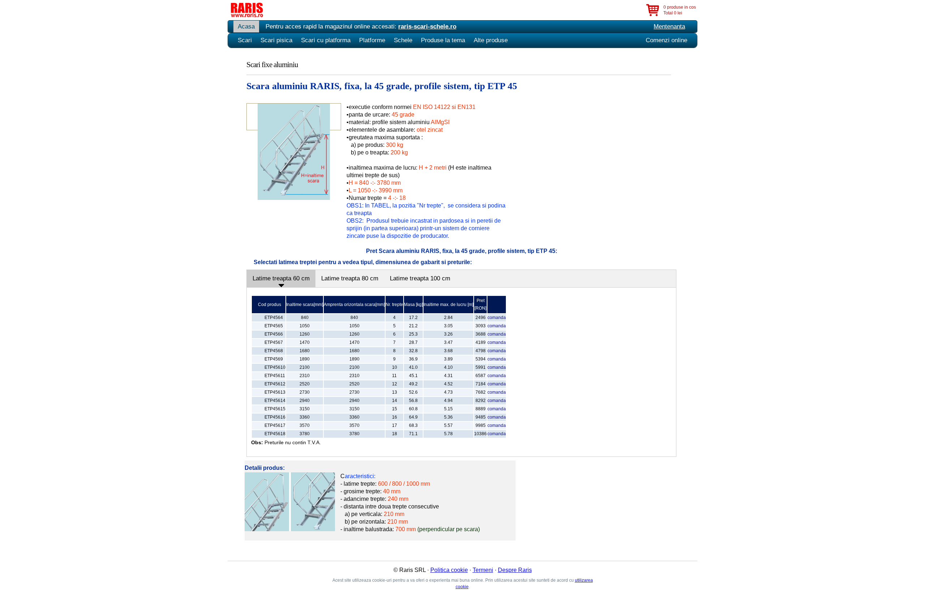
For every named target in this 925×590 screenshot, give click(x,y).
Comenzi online (666, 40)
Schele (403, 40)
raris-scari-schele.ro (427, 26)
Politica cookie (449, 570)
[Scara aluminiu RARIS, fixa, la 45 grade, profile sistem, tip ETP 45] (294, 198)
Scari (245, 40)
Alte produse (491, 40)
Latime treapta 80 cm (349, 278)
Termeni (483, 570)
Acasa (246, 26)
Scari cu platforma (325, 40)
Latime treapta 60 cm (281, 278)
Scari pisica (276, 40)
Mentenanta (669, 26)
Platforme (372, 40)
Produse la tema (443, 40)
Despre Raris (515, 570)
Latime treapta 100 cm (420, 278)
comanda (496, 317)
